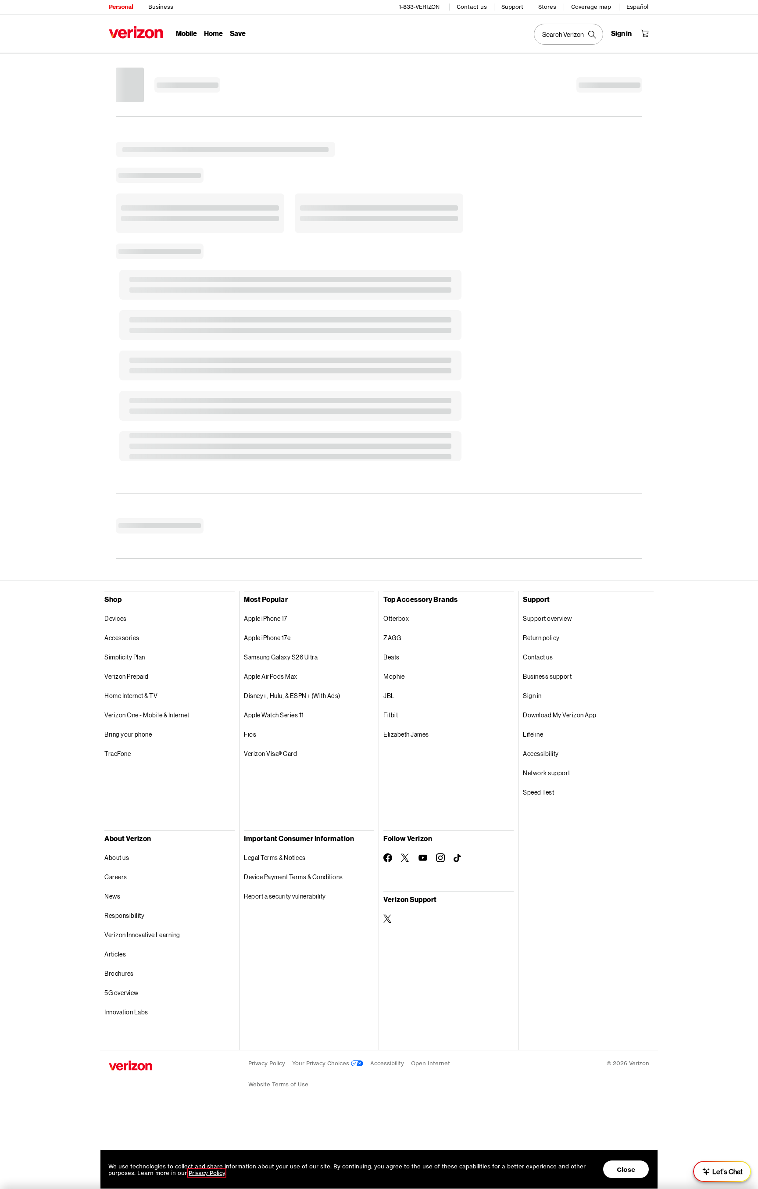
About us (116, 857)
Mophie (393, 676)
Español (637, 7)
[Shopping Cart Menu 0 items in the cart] (644, 33)
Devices (115, 618)
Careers (115, 877)
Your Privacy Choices (321, 1063)
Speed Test (538, 792)
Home (213, 33)
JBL (389, 695)
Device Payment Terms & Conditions (293, 877)
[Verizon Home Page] (136, 32)
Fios (250, 734)
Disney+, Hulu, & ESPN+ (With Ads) (292, 695)
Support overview (547, 618)
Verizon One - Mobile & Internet (147, 715)
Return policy (541, 637)
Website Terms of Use (278, 1084)
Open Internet (430, 1063)
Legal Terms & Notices (275, 857)
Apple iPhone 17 (265, 618)
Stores (547, 7)
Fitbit (390, 715)
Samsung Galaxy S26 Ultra (281, 657)
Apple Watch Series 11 (274, 715)
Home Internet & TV (130, 695)
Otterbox (396, 618)
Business (160, 7)
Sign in (532, 695)
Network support (546, 773)
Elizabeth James (406, 734)
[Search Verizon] (568, 34)
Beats (391, 657)
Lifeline (533, 734)
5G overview (121, 992)
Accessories (121, 637)
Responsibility (124, 915)
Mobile (186, 33)
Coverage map (591, 7)
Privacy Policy (266, 1063)
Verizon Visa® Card (270, 753)
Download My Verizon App (560, 715)
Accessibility (541, 753)
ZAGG (392, 637)
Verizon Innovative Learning (142, 934)
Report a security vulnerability (285, 896)
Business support (547, 676)
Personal (121, 7)
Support (512, 7)
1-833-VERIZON (419, 7)
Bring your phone (128, 734)
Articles (115, 954)
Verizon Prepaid (126, 676)
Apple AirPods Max (270, 676)
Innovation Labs (126, 1012)
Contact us (472, 7)
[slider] (722, 1171)
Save (238, 33)
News (112, 896)
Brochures (119, 973)
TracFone (117, 753)
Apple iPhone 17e (267, 637)
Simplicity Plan (124, 657)
